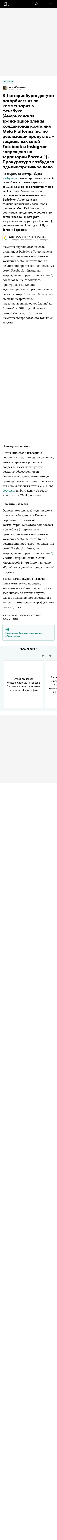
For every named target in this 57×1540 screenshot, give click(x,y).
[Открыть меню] (50, 4)
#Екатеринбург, (34, 615)
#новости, (9, 615)
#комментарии (11, 619)
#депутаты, (21, 615)
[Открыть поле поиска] (36, 4)
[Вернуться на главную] (6, 4)
